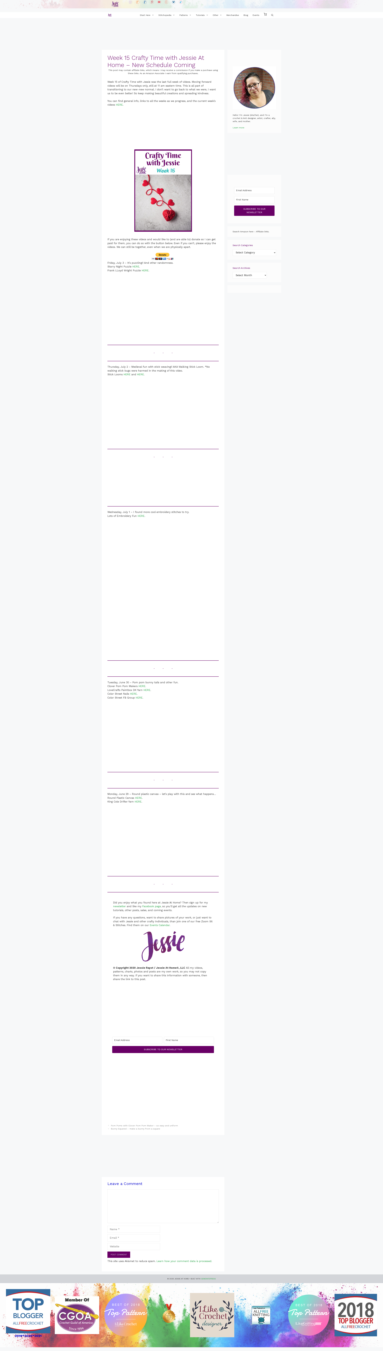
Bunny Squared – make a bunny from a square (135, 1129)
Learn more (238, 127)
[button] (265, 15)
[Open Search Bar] (272, 15)
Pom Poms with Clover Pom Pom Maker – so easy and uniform (144, 1125)
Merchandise (232, 15)
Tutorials (200, 15)
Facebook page (151, 906)
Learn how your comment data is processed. (184, 1261)
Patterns (183, 15)
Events (256, 15)
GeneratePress (208, 1279)
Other (215, 15)
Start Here (145, 15)
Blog (245, 15)
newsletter (119, 906)
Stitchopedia (164, 15)
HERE (119, 104)
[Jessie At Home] (109, 15)
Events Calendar (160, 925)
